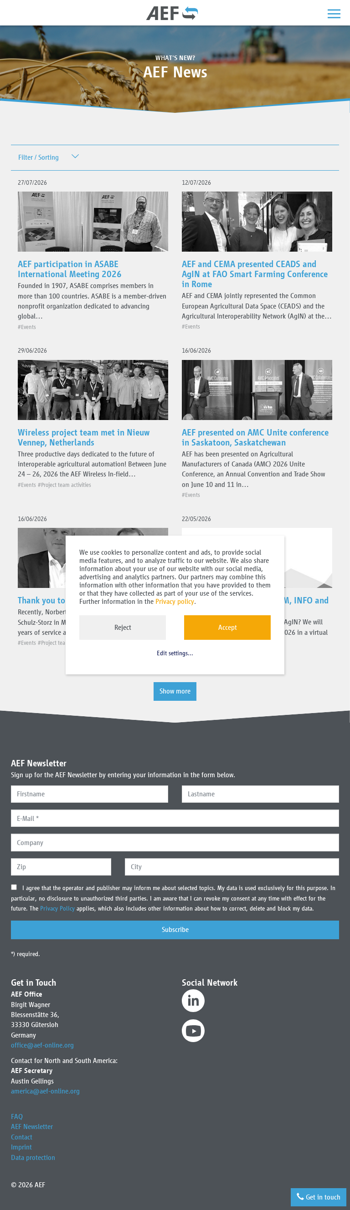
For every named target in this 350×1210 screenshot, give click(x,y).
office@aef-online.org (42, 1045)
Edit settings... (175, 653)
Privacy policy (174, 601)
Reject (122, 627)
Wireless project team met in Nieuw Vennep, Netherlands (83, 437)
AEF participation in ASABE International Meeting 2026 (70, 269)
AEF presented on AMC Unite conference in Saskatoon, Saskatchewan (255, 437)
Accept (227, 627)
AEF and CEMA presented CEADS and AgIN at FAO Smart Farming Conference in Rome (255, 274)
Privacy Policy (58, 908)
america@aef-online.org (45, 1091)
